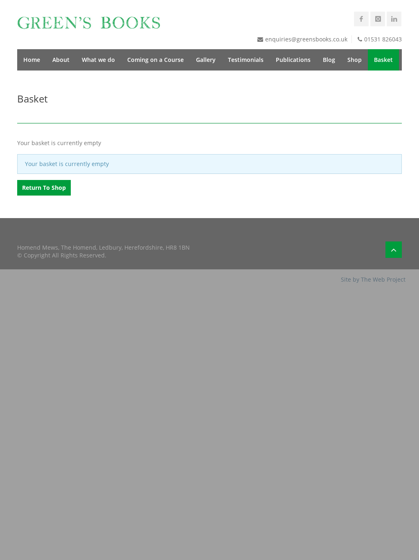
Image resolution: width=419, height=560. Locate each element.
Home (31, 60)
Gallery (206, 60)
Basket (383, 60)
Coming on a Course (155, 60)
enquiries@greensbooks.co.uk (306, 39)
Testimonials (246, 60)
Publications (293, 60)
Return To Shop (44, 187)
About (61, 60)
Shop (354, 60)
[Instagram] (377, 18)
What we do (98, 60)
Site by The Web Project (373, 279)
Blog (329, 60)
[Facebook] (361, 18)
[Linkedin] (394, 18)
